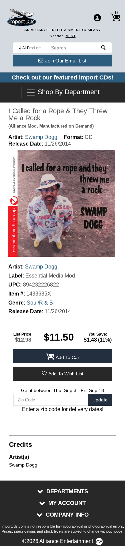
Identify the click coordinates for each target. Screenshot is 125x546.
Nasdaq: (63, 36)
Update (100, 399)
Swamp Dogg (41, 137)
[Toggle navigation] (97, 18)
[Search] (103, 47)
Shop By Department (68, 92)
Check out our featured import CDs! (62, 77)
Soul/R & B (40, 303)
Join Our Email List (65, 60)
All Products (32, 48)
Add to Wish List (65, 373)
